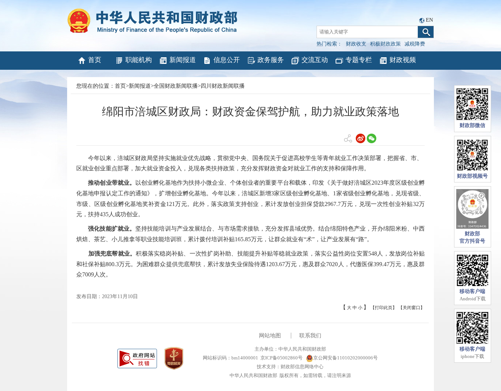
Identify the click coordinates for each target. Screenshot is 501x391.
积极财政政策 (385, 44)
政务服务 (270, 60)
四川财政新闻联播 (223, 86)
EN (429, 20)
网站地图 (270, 335)
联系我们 (310, 335)
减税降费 (415, 44)
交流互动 (314, 60)
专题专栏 (358, 60)
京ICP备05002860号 (281, 358)
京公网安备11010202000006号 (345, 358)
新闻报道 (182, 60)
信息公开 (226, 60)
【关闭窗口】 (411, 307)
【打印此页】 (383, 307)
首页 (94, 60)
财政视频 (403, 60)
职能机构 (138, 60)
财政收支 (356, 44)
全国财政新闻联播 (176, 86)
